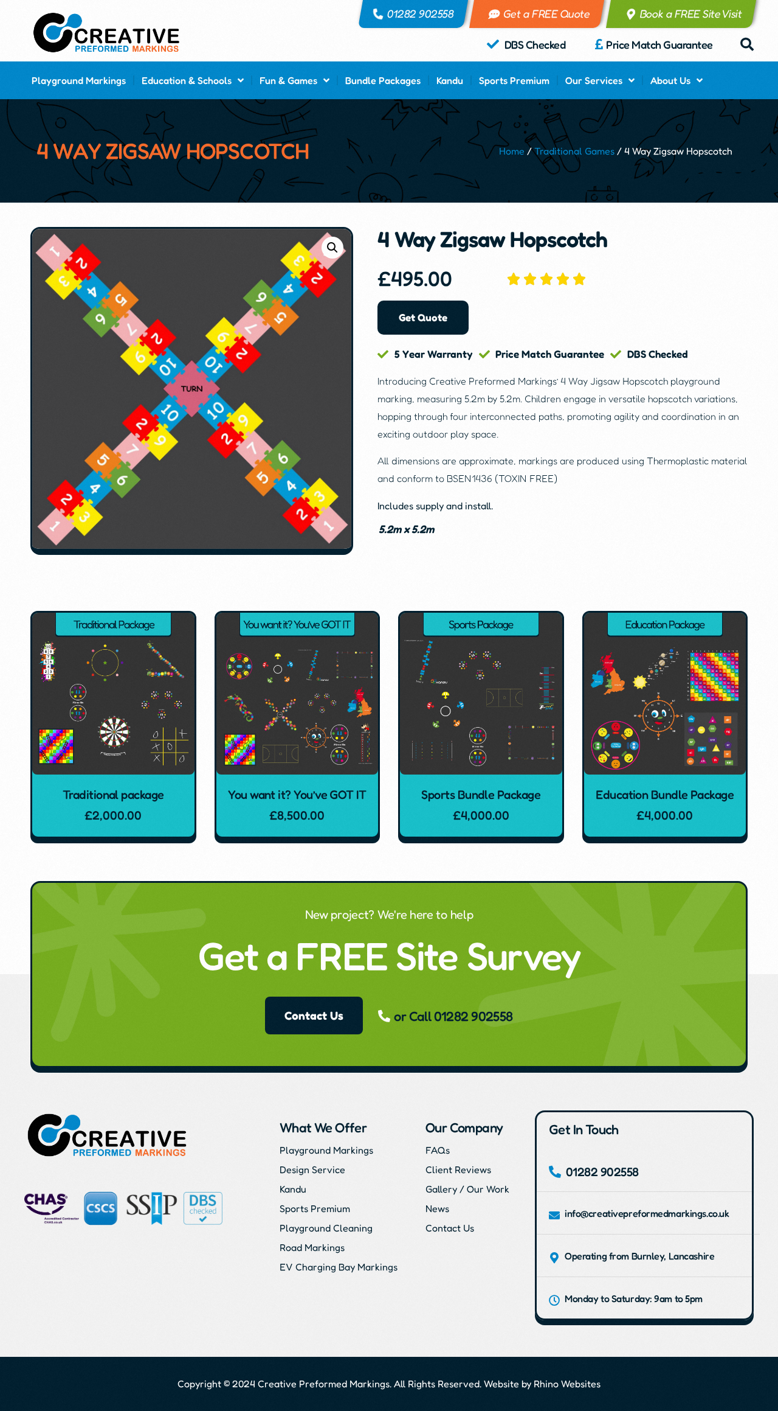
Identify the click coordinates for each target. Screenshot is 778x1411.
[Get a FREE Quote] (494, 14)
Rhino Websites (567, 1384)
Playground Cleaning (326, 1228)
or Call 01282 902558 (453, 1016)
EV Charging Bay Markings (339, 1267)
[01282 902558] (378, 14)
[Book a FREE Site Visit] (630, 14)
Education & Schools (187, 80)
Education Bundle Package (665, 794)
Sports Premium (514, 80)
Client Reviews (458, 1169)
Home (512, 151)
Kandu (449, 80)
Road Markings (312, 1247)
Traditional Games (574, 151)
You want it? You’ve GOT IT (297, 794)
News (437, 1208)
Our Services (593, 80)
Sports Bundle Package (480, 794)
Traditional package (113, 794)
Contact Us (449, 1228)
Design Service (312, 1169)
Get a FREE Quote (547, 13)
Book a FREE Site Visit (691, 13)
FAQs (437, 1150)
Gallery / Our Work (467, 1189)
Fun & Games (288, 80)
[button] (747, 44)
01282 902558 (421, 13)
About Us (670, 80)
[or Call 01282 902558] (384, 1016)
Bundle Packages (383, 80)
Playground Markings (79, 80)
